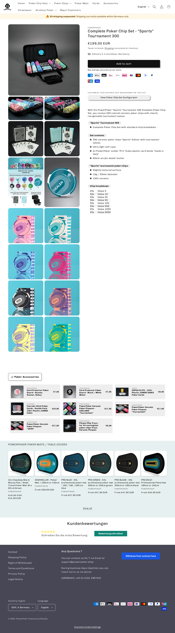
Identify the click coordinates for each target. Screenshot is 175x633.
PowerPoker (22, 619)
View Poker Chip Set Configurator (118, 97)
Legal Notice (15, 579)
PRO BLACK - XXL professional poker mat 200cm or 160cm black (127, 483)
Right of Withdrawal (20, 562)
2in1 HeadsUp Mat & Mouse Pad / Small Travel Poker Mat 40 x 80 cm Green (20, 484)
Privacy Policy (16, 573)
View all (87, 508)
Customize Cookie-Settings (87, 627)
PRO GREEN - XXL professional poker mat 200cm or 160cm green (100, 483)
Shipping (109, 48)
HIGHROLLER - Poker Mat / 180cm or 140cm (47, 481)
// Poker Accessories (25, 376)
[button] (39, 3)
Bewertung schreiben (110, 533)
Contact (12, 552)
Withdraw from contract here (141, 556)
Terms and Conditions (21, 568)
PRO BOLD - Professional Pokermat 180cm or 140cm (153, 483)
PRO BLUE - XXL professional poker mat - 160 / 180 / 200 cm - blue (74, 484)
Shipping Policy (17, 557)
